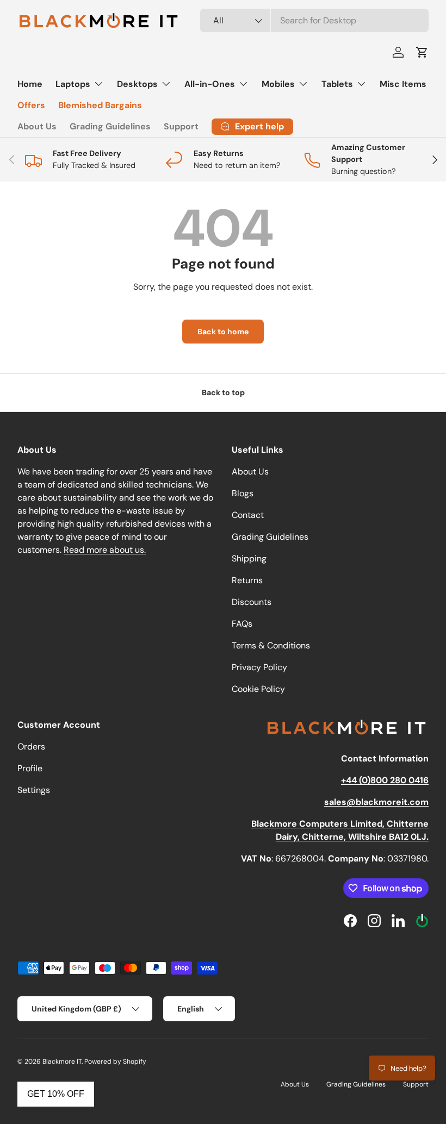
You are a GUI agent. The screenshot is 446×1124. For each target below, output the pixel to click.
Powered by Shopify (115, 1061)
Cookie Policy (258, 689)
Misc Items (403, 84)
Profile (29, 768)
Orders (31, 746)
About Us (37, 126)
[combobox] (314, 20)
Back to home (223, 331)
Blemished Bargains (100, 105)
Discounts (251, 602)
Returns (247, 580)
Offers (31, 105)
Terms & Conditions (271, 645)
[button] (422, 52)
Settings (33, 790)
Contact (248, 515)
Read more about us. (105, 549)
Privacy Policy (259, 667)
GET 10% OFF (55, 1093)
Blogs (242, 493)
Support (181, 126)
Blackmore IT (62, 1061)
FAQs (242, 623)
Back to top (223, 392)
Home (29, 84)
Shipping (249, 558)
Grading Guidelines (110, 126)
